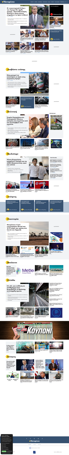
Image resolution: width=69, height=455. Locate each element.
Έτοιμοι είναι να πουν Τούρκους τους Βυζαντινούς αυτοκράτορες (12, 202)
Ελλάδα (11, 280)
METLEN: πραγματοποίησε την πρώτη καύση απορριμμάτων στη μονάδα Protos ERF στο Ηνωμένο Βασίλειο (11, 270)
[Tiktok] (42, 438)
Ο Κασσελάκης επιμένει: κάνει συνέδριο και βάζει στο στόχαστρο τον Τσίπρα (42, 190)
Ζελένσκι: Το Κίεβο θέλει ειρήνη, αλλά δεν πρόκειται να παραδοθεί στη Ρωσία (56, 380)
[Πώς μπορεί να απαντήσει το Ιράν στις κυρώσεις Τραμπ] (34, 83)
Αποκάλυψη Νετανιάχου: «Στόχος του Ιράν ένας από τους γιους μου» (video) (42, 51)
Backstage (12, 154)
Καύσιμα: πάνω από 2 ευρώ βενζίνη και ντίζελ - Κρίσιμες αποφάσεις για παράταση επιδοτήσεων (41, 255)
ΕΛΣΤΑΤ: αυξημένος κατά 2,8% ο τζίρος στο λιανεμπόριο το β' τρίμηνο (41, 274)
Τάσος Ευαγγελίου (27, 106)
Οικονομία (13, 219)
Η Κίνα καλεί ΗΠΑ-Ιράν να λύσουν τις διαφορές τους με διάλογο (16, 82)
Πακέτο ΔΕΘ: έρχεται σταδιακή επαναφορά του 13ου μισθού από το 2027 (55, 252)
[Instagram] (30, 438)
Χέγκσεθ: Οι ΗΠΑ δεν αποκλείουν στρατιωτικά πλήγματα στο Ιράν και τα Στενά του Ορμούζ (11, 364)
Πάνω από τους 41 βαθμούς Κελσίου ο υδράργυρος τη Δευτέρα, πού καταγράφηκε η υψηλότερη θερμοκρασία (56, 290)
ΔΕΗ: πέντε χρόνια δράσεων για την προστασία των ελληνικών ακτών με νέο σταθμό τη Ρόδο (55, 274)
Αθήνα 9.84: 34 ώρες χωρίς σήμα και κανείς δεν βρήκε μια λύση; (26, 148)
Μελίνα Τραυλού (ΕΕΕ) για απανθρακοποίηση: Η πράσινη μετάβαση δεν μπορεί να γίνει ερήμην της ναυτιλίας (12, 256)
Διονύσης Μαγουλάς (28, 209)
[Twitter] (34, 438)
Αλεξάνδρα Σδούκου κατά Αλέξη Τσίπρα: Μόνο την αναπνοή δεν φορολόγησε (55, 26)
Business (12, 262)
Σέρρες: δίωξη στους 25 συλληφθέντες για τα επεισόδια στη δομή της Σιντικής (42, 316)
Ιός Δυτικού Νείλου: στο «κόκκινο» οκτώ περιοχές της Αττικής (55, 295)
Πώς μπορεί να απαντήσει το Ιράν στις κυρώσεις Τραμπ (16, 76)
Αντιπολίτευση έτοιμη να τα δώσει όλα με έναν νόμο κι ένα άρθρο (27, 98)
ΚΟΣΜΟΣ (11, 16)
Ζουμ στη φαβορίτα (54, 6)
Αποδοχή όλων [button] (4, 451)
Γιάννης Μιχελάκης (42, 209)
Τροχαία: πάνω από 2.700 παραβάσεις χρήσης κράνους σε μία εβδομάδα (12, 316)
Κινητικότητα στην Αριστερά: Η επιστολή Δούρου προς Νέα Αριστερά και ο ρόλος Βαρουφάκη (12, 190)
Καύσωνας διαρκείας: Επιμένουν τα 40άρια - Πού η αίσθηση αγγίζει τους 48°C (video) (56, 304)
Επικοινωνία (39, 444)
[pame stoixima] (34, 330)
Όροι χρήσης (29, 444)
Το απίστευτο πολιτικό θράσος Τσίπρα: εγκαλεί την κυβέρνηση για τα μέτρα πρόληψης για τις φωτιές (27, 190)
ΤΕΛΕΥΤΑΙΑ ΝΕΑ (53, 157)
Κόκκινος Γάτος (57, 14)
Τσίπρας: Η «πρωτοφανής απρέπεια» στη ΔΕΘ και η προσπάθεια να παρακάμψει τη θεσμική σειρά (41, 39)
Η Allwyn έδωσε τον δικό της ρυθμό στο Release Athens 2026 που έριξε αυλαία (55, 351)
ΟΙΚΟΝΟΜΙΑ (54, 167)
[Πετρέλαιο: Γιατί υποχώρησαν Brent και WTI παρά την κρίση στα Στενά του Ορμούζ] (34, 233)
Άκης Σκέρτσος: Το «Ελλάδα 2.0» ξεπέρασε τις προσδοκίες (11, 51)
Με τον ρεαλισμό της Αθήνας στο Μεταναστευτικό (56, 31)
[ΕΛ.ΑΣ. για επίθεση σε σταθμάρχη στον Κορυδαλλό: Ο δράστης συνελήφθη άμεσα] (34, 294)
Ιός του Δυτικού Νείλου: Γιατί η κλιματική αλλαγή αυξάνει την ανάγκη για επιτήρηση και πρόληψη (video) (27, 316)
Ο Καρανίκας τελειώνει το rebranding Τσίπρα (14, 168)
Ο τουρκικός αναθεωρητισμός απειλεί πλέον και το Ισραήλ (41, 202)
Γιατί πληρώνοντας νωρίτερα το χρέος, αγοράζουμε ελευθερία (26, 202)
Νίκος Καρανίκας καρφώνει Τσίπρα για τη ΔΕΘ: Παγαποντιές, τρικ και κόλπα (17, 162)
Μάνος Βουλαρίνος (13, 209)
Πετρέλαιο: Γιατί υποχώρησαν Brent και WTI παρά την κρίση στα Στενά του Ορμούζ (55, 165)
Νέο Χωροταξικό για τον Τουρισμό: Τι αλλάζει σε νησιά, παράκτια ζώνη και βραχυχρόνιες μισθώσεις (41, 148)
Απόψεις (11, 197)
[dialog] (7, 444)
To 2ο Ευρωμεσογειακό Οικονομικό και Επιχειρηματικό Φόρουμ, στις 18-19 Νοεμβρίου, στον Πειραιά (27, 255)
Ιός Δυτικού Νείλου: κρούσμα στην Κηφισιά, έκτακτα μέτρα (55, 299)
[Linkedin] (38, 438)
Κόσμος (11, 357)
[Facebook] (26, 438)
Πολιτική (12, 112)
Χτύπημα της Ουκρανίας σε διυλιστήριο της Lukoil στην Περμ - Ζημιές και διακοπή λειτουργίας (26, 380)
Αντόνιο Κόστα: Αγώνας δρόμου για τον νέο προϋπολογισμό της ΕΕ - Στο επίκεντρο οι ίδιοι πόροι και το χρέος (40, 364)
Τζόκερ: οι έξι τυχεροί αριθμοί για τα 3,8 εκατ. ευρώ (41, 351)
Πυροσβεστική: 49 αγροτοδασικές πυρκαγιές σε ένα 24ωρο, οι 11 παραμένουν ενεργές (55, 284)
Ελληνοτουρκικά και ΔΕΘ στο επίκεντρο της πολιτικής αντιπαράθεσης (11, 106)
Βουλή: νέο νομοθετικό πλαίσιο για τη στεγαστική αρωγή (12, 148)
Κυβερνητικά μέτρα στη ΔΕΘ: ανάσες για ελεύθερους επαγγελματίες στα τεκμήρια (26, 39)
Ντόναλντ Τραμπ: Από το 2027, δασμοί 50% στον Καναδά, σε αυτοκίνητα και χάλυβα (41, 380)
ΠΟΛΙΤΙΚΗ (10, 52)
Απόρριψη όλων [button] (9, 451)
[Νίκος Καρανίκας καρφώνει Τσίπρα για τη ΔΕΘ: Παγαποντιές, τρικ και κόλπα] (34, 168)
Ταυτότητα (34, 444)
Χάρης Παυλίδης (56, 39)
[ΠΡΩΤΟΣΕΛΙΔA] (56, 122)
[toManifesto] (8, 1)
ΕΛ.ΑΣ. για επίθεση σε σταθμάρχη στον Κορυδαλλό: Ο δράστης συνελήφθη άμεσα (16, 288)
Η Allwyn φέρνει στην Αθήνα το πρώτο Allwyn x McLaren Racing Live (10, 348)
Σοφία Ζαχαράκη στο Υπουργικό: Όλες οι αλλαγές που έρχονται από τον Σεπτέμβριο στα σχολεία (17, 121)
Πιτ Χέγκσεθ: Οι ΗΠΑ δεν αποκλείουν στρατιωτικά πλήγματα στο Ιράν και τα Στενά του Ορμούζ (56, 170)
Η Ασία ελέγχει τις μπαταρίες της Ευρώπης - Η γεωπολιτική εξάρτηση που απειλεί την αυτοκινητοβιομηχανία (41, 106)
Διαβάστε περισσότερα (7, 441)
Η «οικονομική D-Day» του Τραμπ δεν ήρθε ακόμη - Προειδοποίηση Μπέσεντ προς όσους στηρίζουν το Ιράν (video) (17, 11)
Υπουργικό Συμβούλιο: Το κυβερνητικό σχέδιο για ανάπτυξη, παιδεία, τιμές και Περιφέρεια (26, 51)
